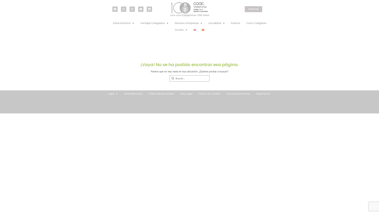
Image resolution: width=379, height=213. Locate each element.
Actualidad (214, 23)
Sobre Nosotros (122, 23)
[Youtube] (140, 9)
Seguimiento (263, 93)
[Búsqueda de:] (189, 78)
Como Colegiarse (256, 23)
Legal (111, 93)
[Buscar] (173, 79)
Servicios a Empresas (187, 23)
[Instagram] (132, 9)
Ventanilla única (133, 93)
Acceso (179, 30)
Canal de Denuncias (238, 93)
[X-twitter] (123, 9)
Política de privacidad (161, 93)
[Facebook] (115, 9)
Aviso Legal (186, 93)
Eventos (235, 23)
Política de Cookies (209, 93)
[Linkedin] (149, 9)
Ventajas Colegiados (152, 23)
